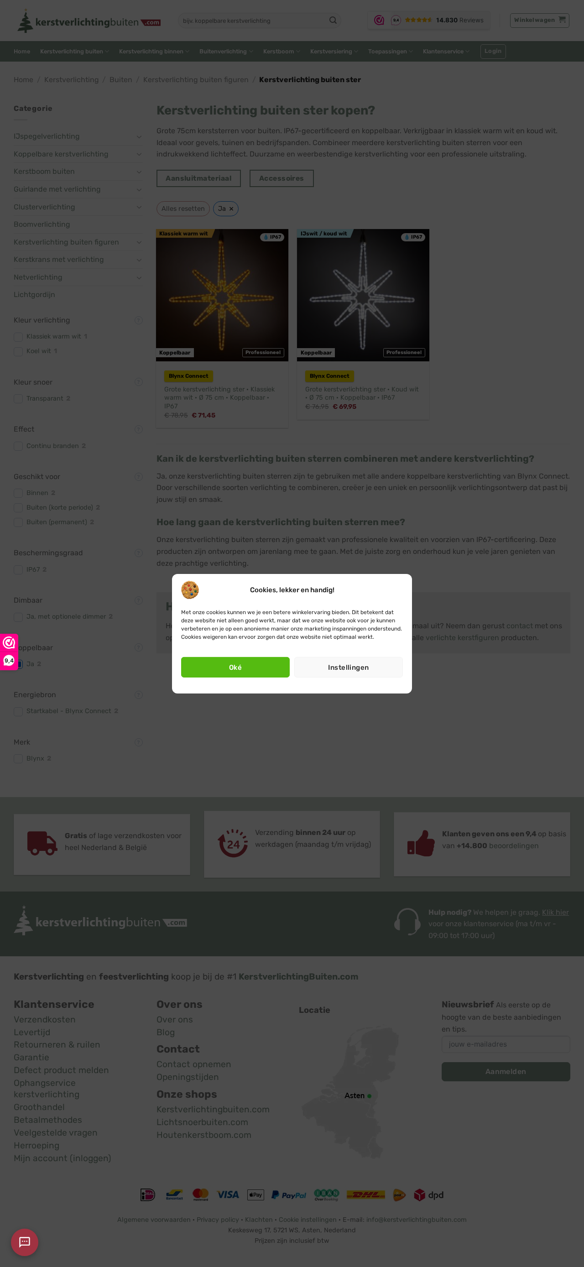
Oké (235, 667)
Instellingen (348, 667)
